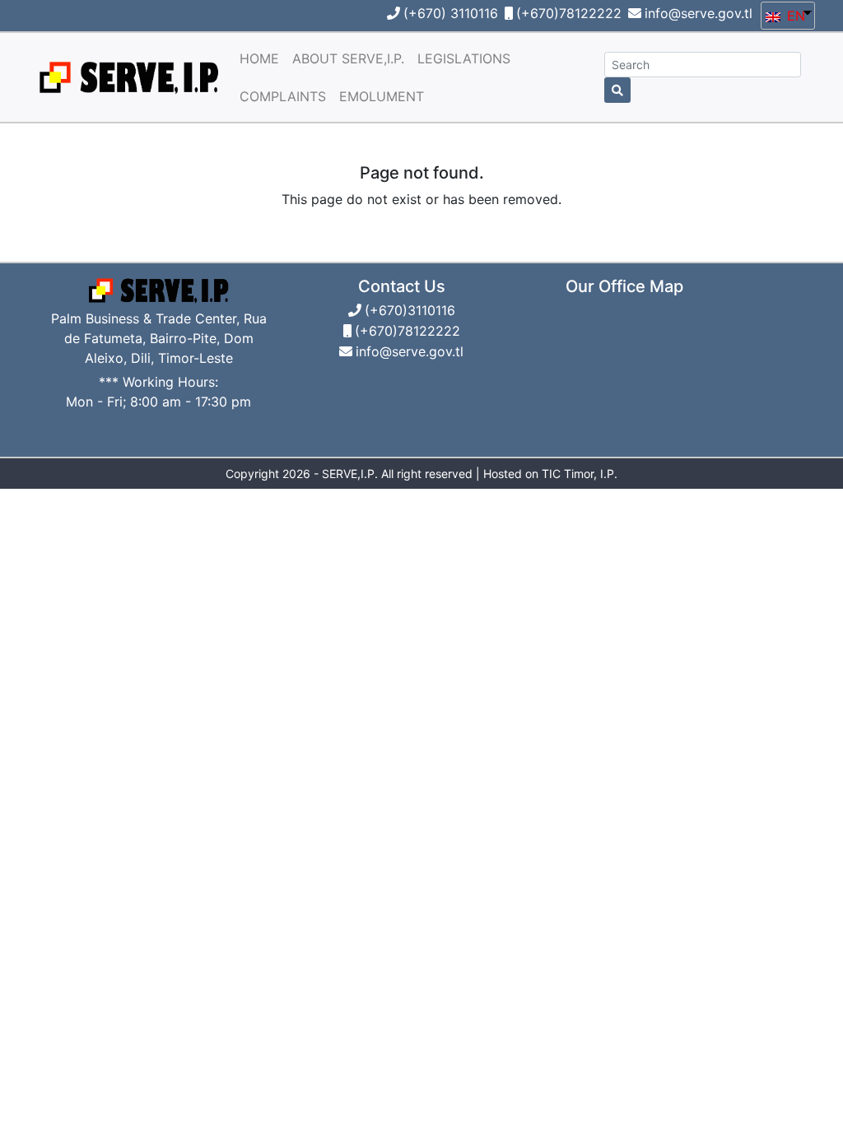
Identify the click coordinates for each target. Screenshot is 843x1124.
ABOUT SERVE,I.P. (348, 58)
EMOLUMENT (381, 96)
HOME (259, 58)
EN (794, 15)
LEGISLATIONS (463, 58)
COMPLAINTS (283, 96)
